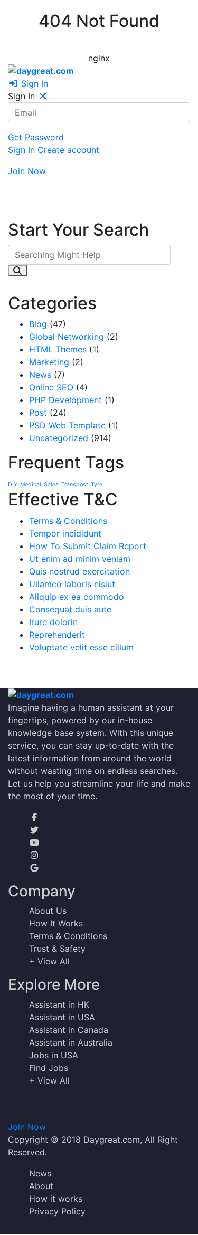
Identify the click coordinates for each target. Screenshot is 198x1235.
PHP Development (65, 400)
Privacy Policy (57, 1211)
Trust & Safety (57, 948)
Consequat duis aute (70, 609)
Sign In (33, 83)
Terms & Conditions (68, 520)
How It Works (56, 923)
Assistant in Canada (68, 1030)
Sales (51, 484)
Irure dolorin (53, 622)
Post (38, 412)
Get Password (36, 137)
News (40, 374)
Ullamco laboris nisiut (72, 584)
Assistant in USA (62, 1017)
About (41, 1186)
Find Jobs (48, 1067)
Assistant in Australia (70, 1042)
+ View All (49, 961)
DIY (12, 484)
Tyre (96, 484)
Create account (68, 150)
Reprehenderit (57, 634)
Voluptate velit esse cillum (81, 647)
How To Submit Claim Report (87, 546)
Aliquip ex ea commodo (76, 596)
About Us (48, 910)
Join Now (27, 171)
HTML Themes (58, 349)
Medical (30, 484)
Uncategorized (58, 438)
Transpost (74, 484)
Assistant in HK (59, 1004)
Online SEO (51, 387)
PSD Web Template (67, 425)
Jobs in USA (53, 1055)
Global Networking (66, 336)
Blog (38, 324)
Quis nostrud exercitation (79, 571)
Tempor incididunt (65, 533)
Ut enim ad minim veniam (79, 558)
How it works (55, 1198)
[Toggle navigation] (19, 185)
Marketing (49, 362)
